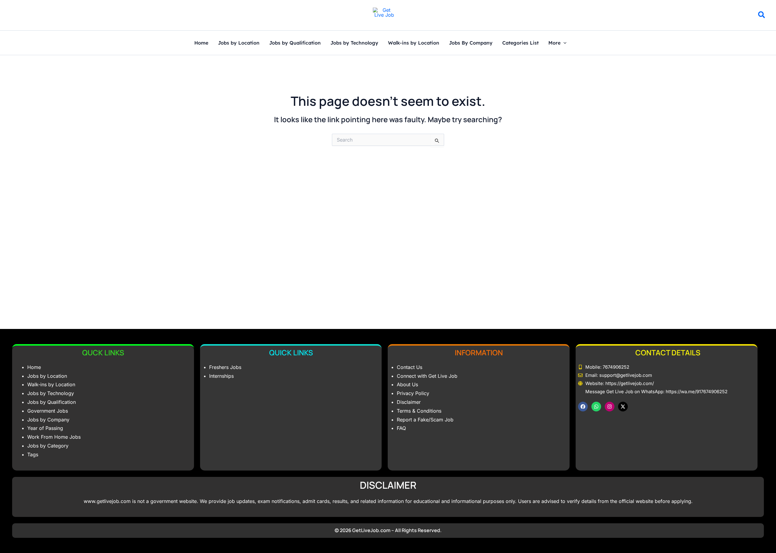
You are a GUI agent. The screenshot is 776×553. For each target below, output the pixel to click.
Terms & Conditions (419, 411)
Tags (32, 454)
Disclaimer (409, 402)
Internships (221, 376)
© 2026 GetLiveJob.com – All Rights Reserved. (388, 530)
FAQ (401, 428)
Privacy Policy (413, 393)
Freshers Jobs (225, 367)
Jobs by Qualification (295, 43)
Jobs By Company (471, 43)
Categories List (520, 43)
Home (201, 43)
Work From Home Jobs (54, 437)
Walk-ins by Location (413, 43)
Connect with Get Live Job (427, 376)
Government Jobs (47, 411)
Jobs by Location (238, 43)
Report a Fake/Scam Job (425, 420)
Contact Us (409, 367)
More (554, 43)
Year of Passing (45, 428)
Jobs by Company (48, 420)
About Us (407, 384)
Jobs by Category (48, 446)
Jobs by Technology (354, 43)
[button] (762, 15)
